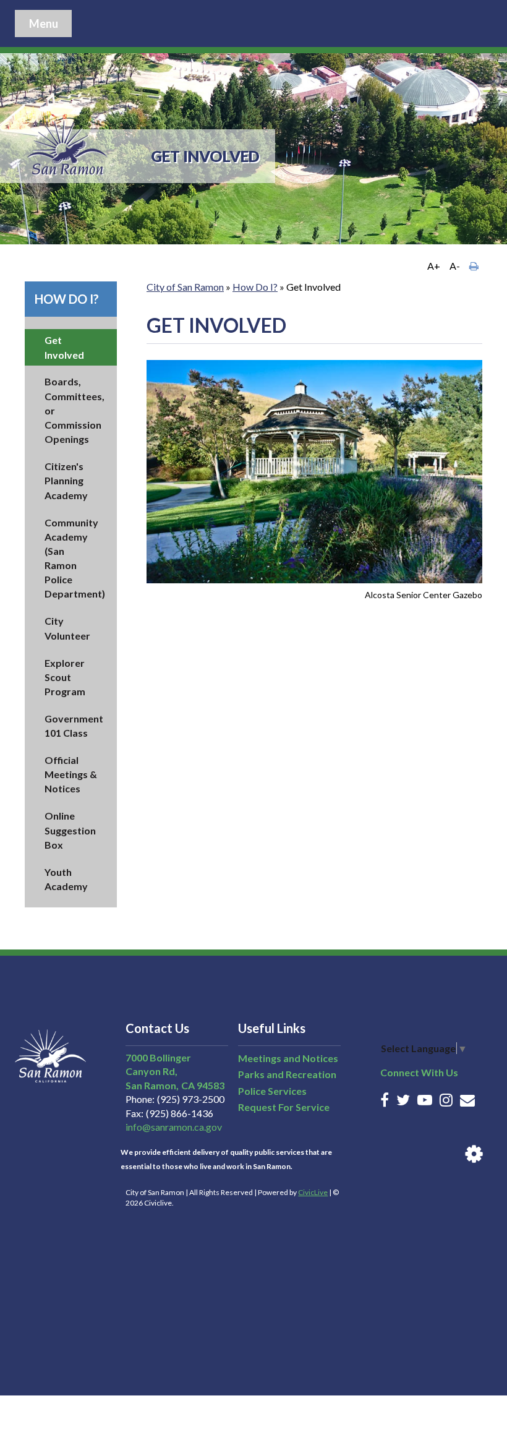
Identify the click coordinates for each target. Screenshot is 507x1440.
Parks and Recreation (287, 1074)
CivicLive (313, 1192)
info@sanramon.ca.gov (174, 1127)
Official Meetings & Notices (71, 774)
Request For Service (284, 1107)
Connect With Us (419, 1072)
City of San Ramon (185, 287)
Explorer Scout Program (65, 677)
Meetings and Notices (288, 1058)
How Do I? (67, 298)
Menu (43, 23)
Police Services (272, 1091)
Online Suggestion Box (70, 830)
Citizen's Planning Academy (66, 480)
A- (454, 266)
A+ (433, 266)
